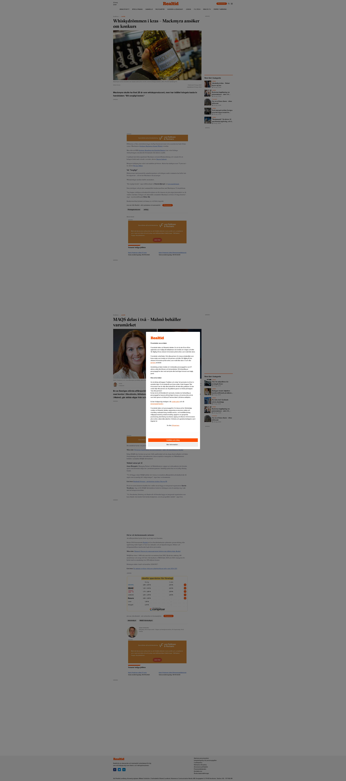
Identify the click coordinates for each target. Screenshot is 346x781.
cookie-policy (175, 401)
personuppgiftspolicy (157, 404)
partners (153, 362)
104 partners (175, 425)
